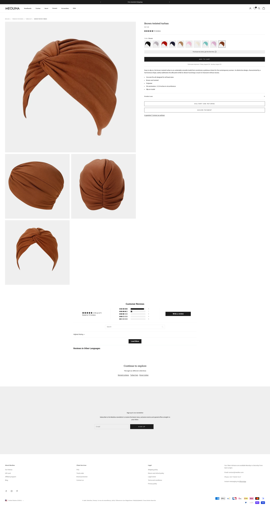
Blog (6, 480)
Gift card (8, 473)
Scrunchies (65, 8)
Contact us (80, 480)
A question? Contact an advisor (154, 115)
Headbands (27, 8)
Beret (46, 8)
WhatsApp (242, 481)
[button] (149, 31)
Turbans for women (17, 19)
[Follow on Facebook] (6, 491)
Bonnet (54, 8)
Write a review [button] (178, 314)
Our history (8, 470)
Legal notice (152, 477)
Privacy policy (152, 484)
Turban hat (29, 19)
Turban (38, 8)
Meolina (7, 19)
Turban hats (134, 375)
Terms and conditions (155, 480)
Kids (74, 8)
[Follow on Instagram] (12, 491)
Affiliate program (10, 477)
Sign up (141, 426)
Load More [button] (135, 341)
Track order (80, 473)
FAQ (77, 470)
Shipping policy (153, 470)
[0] (255, 8)
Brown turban (143, 375)
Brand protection (82, 477)
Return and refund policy (156, 473)
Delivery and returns (204, 104)
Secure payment (204, 110)
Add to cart (204, 59)
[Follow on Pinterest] (17, 491)
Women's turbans (123, 375)
